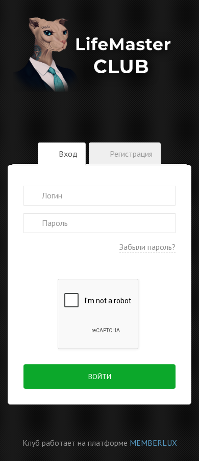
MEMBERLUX (153, 443)
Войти (99, 376)
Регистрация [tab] (130, 154)
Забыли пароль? (147, 247)
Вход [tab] (67, 154)
